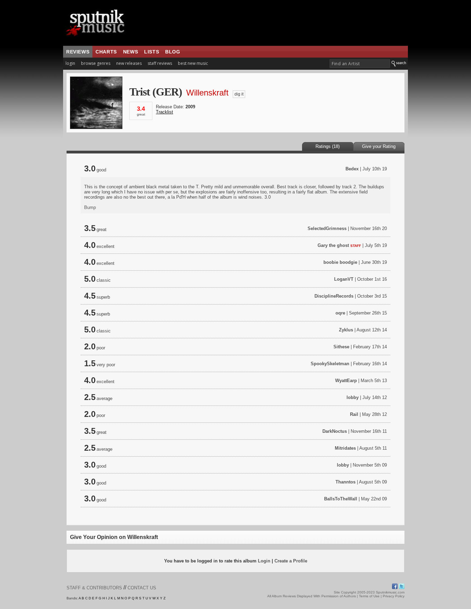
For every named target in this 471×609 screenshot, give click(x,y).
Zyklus (346, 329)
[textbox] (360, 63)
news (130, 51)
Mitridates (345, 448)
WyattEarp (346, 380)
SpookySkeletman (330, 363)
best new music (193, 63)
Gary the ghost (333, 245)
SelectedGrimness (327, 228)
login (70, 63)
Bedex (352, 168)
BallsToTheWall (340, 498)
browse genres (95, 63)
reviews (77, 51)
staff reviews (160, 63)
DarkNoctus (334, 431)
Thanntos (345, 482)
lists (151, 51)
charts (106, 51)
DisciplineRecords (333, 296)
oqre (340, 313)
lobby (353, 397)
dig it (238, 94)
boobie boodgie (340, 262)
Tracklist (164, 111)
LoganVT (343, 279)
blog (172, 51)
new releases (129, 63)
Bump (90, 207)
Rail (354, 414)
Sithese (341, 346)
